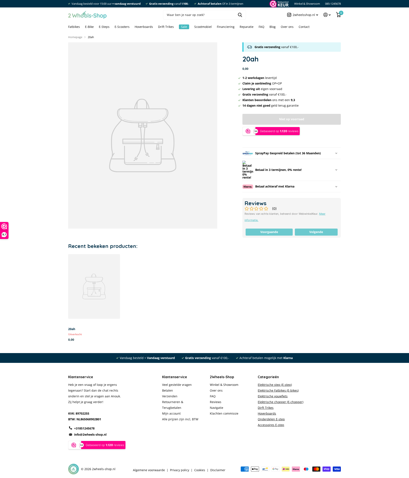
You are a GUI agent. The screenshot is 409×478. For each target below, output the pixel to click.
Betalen (167, 390)
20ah (71, 329)
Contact (304, 27)
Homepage (75, 37)
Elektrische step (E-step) (275, 385)
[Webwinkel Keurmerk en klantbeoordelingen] (278, 3)
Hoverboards (144, 27)
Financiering (226, 27)
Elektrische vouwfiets (273, 396)
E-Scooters (122, 27)
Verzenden (169, 396)
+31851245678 (84, 428)
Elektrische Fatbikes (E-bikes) (278, 390)
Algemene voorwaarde (149, 470)
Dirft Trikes (266, 408)
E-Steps (104, 27)
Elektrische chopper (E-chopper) (280, 402)
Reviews (215, 402)
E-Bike (89, 27)
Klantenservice (174, 377)
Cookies (199, 470)
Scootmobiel (203, 27)
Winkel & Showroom (307, 4)
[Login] (327, 15)
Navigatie (216, 408)
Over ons (287, 27)
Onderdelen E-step (271, 419)
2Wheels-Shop (222, 377)
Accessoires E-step (271, 425)
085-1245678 (333, 4)
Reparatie (246, 27)
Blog (272, 27)
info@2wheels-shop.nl (90, 434)
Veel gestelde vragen (177, 385)
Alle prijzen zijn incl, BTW (180, 419)
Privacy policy (179, 470)
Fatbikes (74, 27)
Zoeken (240, 15)
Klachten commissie (224, 413)
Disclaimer (217, 470)
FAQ (261, 27)
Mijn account (171, 413)
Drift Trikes (166, 27)
